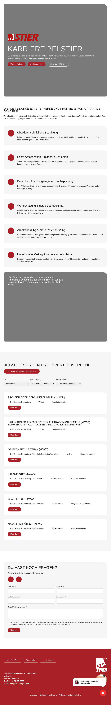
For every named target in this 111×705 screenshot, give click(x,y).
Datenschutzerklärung (28, 622)
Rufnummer (60, 597)
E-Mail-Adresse (13, 597)
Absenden (14, 630)
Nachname (60, 587)
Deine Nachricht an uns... (16, 607)
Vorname (11, 587)
